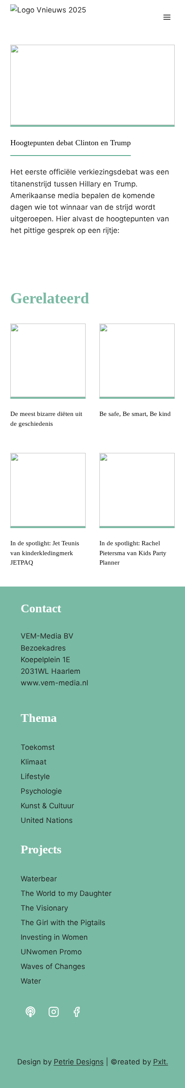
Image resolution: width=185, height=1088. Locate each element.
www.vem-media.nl (54, 682)
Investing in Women (54, 937)
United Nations (47, 820)
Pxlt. (160, 1061)
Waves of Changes (53, 966)
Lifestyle (35, 776)
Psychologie (41, 791)
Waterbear (39, 878)
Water (31, 981)
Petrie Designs (79, 1061)
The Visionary (44, 908)
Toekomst (38, 747)
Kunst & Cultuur (47, 805)
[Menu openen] (167, 17)
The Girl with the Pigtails (63, 922)
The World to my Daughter (66, 893)
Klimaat (33, 762)
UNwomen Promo (51, 951)
